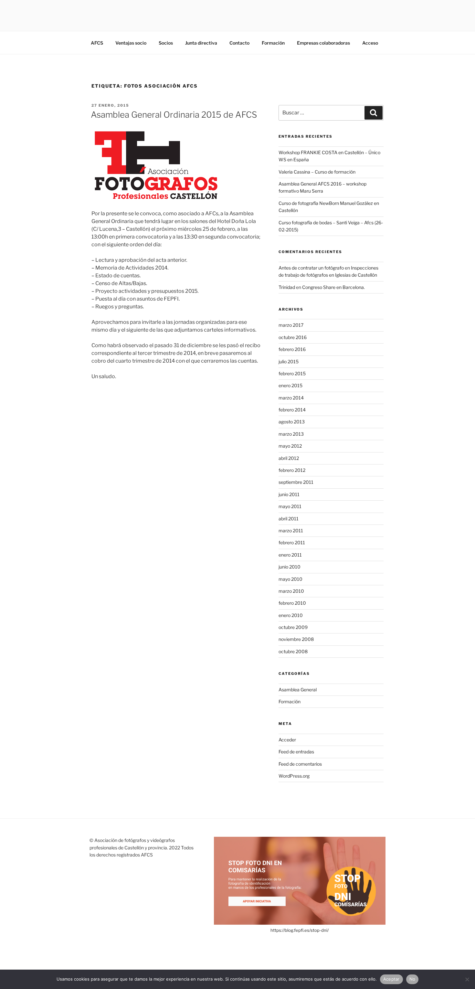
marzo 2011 (291, 530)
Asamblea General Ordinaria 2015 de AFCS (174, 115)
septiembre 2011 (296, 482)
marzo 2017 (291, 325)
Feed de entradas (296, 751)
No (412, 979)
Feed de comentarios (300, 764)
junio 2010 (290, 566)
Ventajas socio (130, 43)
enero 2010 (291, 615)
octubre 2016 (293, 337)
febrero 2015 (292, 373)
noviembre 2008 (296, 639)
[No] (467, 979)
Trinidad (287, 287)
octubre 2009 (293, 627)
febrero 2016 (292, 349)
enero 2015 (290, 385)
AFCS (97, 43)
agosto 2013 (292, 421)
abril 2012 (289, 458)
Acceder (287, 739)
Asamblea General (298, 689)
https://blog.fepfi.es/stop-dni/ (299, 930)
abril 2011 (289, 518)
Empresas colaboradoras (323, 43)
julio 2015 (289, 361)
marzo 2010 (291, 591)
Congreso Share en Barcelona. (333, 287)
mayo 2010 (290, 579)
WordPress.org (294, 776)
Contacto (239, 43)
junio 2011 (289, 494)
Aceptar (391, 979)
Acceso (370, 43)
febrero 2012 (292, 470)
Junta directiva (201, 43)
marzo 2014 (291, 397)
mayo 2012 (290, 446)
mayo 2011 (290, 506)
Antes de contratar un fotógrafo (311, 268)
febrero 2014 (292, 409)
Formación (273, 43)
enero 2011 (290, 555)
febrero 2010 (292, 603)
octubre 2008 (293, 651)
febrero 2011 (292, 542)
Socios (166, 43)
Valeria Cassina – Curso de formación (317, 172)
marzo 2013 (291, 434)
